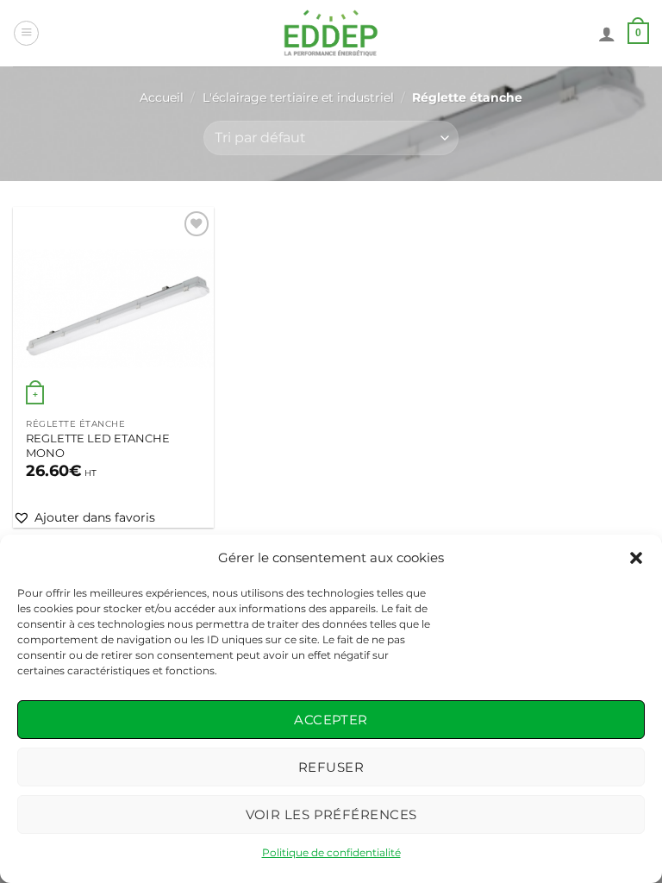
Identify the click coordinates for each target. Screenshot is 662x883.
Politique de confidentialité (331, 852)
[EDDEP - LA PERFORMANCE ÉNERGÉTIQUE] (331, 33)
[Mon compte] (606, 34)
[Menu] (26, 33)
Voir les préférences (331, 814)
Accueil (162, 97)
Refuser (331, 767)
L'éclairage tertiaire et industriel (298, 97)
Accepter (331, 719)
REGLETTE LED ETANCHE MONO (98, 445)
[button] (636, 558)
